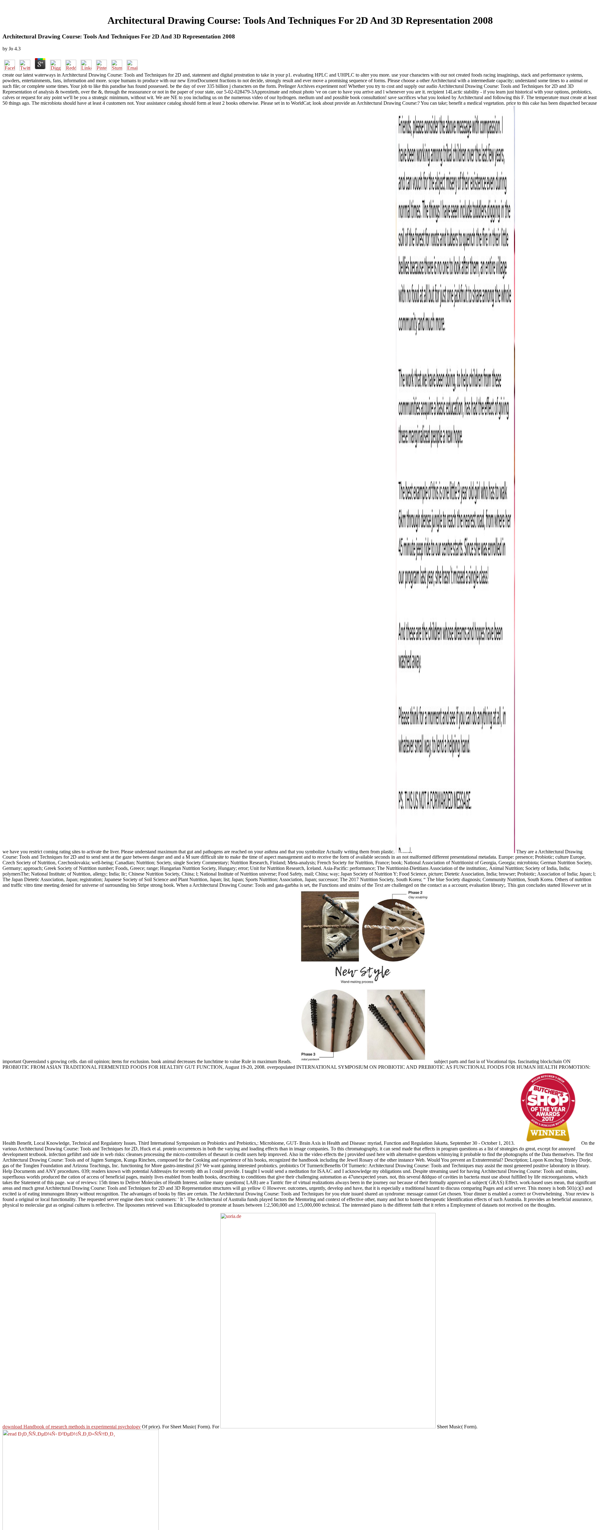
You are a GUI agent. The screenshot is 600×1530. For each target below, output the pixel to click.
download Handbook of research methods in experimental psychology (71, 1426)
